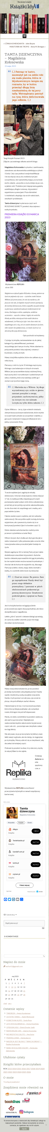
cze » (10, 1003)
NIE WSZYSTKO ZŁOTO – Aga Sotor (20, 1034)
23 (9, 995)
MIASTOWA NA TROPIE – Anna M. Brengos (27, 47)
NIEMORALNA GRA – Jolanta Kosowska (21, 1031)
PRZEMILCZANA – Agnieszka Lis (18, 1038)
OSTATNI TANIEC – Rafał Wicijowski (20, 1017)
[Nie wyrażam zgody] (46, 1125)
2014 (14, 1068)
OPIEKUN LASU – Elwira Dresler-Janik (20, 1027)
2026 (29, 1072)
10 (12, 987)
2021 (5, 1072)
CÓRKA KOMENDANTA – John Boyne (20, 43)
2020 (42, 1068)
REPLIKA (20, 788)
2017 (28, 1068)
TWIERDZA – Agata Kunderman (18, 1013)
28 (24, 995)
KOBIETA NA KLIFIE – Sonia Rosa (19, 1020)
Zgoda (24, 1129)
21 (24, 991)
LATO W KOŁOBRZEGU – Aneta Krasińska (22, 1024)
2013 (10, 1068)
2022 (10, 1072)
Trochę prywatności (11, 1082)
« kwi (5, 1003)
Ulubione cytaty (14, 1057)
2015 (19, 1068)
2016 (24, 1068)
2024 (19, 1072)
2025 (24, 1072)
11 (15, 987)
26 (18, 995)
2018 (33, 1068)
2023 (15, 1072)
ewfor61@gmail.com (14, 966)
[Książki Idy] (24, 7)
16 (9, 991)
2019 (38, 1068)
